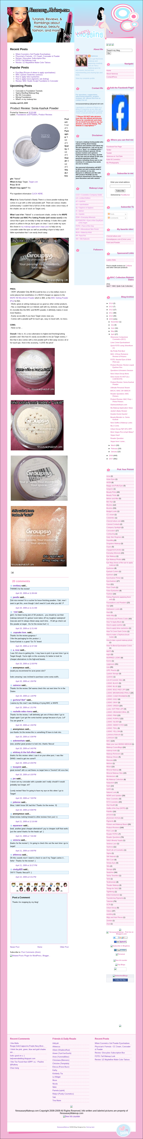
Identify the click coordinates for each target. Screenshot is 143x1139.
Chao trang (14, 1068)
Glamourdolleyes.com (118, 405)
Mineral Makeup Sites (114, 773)
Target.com (33, 182)
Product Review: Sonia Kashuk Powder (34, 108)
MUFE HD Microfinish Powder (22, 298)
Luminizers (110, 738)
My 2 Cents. (114, 426)
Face (108, 584)
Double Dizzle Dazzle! (118, 414)
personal (109, 815)
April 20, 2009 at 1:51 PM (26, 707)
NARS (108, 789)
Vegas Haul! (115, 435)
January (114, 451)
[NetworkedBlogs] (120, 976)
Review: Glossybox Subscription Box (31, 58)
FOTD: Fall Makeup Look (26, 60)
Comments (114, 218)
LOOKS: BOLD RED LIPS (116, 690)
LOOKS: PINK (111, 715)
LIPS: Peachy (111, 670)
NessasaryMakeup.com (120, 94)
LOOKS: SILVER (112, 722)
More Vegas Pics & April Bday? (122, 432)
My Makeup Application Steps (121, 408)
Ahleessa (17, 854)
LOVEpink (17, 767)
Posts (112, 214)
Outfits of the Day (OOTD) (116, 808)
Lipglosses (110, 664)
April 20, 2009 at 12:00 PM (26, 664)
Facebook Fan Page (114, 147)
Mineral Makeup (112, 770)
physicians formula (113, 818)
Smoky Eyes (111, 863)
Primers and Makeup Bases (116, 824)
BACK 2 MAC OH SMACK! (120, 391)
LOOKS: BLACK (112, 683)
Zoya (108, 924)
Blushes (109, 505)
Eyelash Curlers (112, 571)
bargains (109, 489)
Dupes (108, 547)
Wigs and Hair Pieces (114, 917)
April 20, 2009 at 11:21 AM (26, 608)
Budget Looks (111, 511)
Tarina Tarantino (112, 875)
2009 (111, 319)
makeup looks (111, 750)
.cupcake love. (20, 632)
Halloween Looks (113, 609)
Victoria (16, 840)
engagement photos (114, 550)
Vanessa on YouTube (114, 156)
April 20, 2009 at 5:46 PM (26, 748)
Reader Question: (117, 438)
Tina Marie (57, 1101)
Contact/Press (111, 77)
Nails (108, 786)
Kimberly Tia (58, 1074)
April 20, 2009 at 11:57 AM (26, 646)
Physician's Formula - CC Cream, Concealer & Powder (38, 56)
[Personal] (120, 954)
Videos (109, 911)
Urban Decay (111, 908)
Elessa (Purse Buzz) (61, 1067)
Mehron (109, 763)
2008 (111, 455)
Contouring (110, 534)
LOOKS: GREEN (112, 706)
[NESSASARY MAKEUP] (120, 942)
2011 (111, 313)
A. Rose (16, 650)
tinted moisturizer (112, 895)
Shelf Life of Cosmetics (115, 850)
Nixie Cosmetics (112, 799)
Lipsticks (109, 677)
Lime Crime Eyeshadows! (120, 342)
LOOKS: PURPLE (113, 718)
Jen (14, 778)
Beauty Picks (111, 492)
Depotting (110, 540)
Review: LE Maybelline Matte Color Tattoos (33, 62)
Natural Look (111, 792)
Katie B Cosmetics (113, 159)
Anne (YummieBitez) (61, 1057)
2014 (111, 303)
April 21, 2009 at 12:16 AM (26, 821)
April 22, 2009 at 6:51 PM (26, 877)
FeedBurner (125, 195)
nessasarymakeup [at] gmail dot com (89, 104)
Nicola (55, 1084)
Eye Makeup (111, 556)
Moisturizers (111, 776)
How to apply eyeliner (114, 625)
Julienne (17, 802)
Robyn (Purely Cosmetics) (63, 1094)
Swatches (110, 872)
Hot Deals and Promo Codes (117, 619)
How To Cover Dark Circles (116, 631)
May (113, 331)
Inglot (108, 654)
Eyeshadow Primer (113, 578)
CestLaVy (17, 585)
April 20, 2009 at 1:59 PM (26, 725)
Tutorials (109, 901)
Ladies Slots (111, 260)
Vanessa (94, 56)
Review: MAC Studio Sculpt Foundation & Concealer (37, 81)
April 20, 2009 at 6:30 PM (26, 775)
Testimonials (111, 882)
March (113, 445)
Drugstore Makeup (113, 543)
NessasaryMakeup (63, 1127)
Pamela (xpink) (59, 1091)
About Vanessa (112, 74)
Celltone (129, 266)
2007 (111, 459)
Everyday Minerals (113, 553)
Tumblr (109, 153)
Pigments (110, 821)
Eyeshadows (111, 581)
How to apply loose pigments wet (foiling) (32, 79)
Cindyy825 (18, 869)
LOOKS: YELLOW (113, 731)
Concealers (110, 531)
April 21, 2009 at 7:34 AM (26, 836)
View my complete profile (85, 78)
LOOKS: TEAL (111, 728)
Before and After (112, 498)
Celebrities (110, 518)
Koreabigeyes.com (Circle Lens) (118, 239)
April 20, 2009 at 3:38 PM (26, 737)
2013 (111, 306)
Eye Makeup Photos (114, 559)
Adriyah (56, 1043)
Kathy (55, 1070)
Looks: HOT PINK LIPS (115, 709)
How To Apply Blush (113, 622)
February (114, 448)
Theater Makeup (112, 885)
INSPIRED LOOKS (113, 658)
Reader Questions (113, 837)
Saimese (17, 685)
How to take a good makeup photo (119, 640)
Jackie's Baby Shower (118, 411)
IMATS (108, 651)
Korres (108, 661)
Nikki (55, 1087)
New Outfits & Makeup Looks (121, 423)
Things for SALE (112, 888)
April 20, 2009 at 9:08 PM (26, 810)
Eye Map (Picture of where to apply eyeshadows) (35, 73)
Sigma (108, 853)
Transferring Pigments (114, 898)
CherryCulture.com (113, 236)
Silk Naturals (111, 856)
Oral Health (110, 805)
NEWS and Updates (114, 795)
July (112, 325)
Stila (108, 866)
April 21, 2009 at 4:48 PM (26, 851)
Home (39, 947)
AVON (108, 482)
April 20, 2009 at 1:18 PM (26, 696)
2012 (111, 310)
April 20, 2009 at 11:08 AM (26, 593)
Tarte (108, 879)
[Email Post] (12, 572)
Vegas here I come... (118, 441)
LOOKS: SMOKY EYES (115, 725)
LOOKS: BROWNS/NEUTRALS (118, 693)
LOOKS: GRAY (112, 702)
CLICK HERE (37, 194)
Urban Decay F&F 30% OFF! (121, 429)
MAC (108, 741)
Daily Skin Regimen (113, 537)
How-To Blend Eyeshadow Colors (119, 646)
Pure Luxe (110, 831)
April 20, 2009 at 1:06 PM (26, 681)
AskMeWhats (19, 740)
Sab (54, 1097)
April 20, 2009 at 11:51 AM (26, 628)
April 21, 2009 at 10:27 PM (26, 865)
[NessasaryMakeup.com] (120, 130)
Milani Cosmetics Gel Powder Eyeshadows (33, 54)
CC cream (110, 515)
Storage (109, 869)
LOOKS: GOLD (112, 699)
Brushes (109, 508)
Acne (108, 476)
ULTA (108, 904)
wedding (109, 914)
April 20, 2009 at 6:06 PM (26, 763)
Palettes (109, 811)
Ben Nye (109, 502)
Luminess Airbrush (113, 735)
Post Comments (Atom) (30, 952)
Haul (108, 612)
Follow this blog (120, 980)
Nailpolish (110, 783)
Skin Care (110, 860)
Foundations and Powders (26, 115)
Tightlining (110, 892)
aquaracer (18, 825)
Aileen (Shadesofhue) (61, 1050)
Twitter (108, 150)
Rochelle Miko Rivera (22, 711)
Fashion (109, 594)
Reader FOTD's (112, 834)
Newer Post (14, 947)
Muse (55, 1080)
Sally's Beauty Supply (114, 840)
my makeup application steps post (35, 227)
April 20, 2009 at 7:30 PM (26, 798)
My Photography (112, 163)
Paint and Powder (113, 242)
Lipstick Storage (112, 673)
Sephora (109, 847)
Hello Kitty (110, 615)
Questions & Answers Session (121, 370)
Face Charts (111, 587)
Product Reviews (45, 115)
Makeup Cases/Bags (114, 747)
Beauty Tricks (111, 495)
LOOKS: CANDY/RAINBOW (116, 696)
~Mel (15, 612)
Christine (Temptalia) (61, 1064)
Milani (108, 767)
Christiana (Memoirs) (61, 1060)
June (113, 328)
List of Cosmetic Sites (114, 680)
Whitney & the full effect (24, 752)
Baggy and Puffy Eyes (114, 486)
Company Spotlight (113, 527)
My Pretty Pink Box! (117, 351)
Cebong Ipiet (90, 1127)
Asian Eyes (110, 479)
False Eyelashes (112, 591)
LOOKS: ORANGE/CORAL (116, 712)
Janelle (16, 597)
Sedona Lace (111, 844)
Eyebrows (110, 568)
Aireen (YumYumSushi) (62, 1053)
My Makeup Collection (114, 779)
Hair (108, 606)
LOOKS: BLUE (111, 686)
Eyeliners (110, 575)
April (113, 334)
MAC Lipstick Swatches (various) (29, 75)
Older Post (64, 947)
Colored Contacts (113, 524)
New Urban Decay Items (119, 374)
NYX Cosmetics (112, 802)
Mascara (109, 760)
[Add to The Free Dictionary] (120, 951)
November (115, 322)
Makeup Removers (113, 754)
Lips (108, 667)
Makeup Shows (112, 757)
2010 (111, 316)
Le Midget (56, 1077)
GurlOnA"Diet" (19, 700)
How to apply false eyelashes (27, 77)
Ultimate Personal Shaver (120, 388)
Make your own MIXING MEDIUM (119, 744)
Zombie (109, 920)
